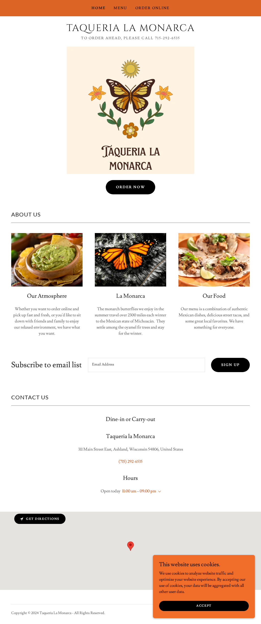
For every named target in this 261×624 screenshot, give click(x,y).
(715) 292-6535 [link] (130, 461)
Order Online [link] (152, 8)
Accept (204, 606)
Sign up (230, 365)
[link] (130, 29)
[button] (158, 492)
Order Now (130, 187)
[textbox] (146, 365)
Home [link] (99, 8)
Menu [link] (120, 8)
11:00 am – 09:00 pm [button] (139, 491)
